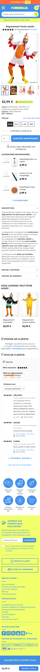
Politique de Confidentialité (13, 609)
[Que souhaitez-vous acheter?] (3, 8)
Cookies (5, 612)
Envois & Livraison (9, 589)
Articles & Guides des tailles (13, 587)
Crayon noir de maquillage (25, 174)
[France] (4, 633)
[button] (36, 61)
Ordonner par (9, 384)
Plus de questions (9, 594)
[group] (5, 90)
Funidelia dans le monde (12, 605)
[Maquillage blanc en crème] (14, 162)
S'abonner (29, 540)
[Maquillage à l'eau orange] (14, 190)
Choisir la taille (28, 668)
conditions (14, 548)
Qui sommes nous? (10, 619)
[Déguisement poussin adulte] (30, 304)
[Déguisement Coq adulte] (10, 304)
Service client (22, 561)
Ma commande (8, 584)
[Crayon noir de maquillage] (14, 176)
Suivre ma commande (21, 569)
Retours (5, 591)
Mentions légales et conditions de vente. (19, 607)
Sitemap (5, 617)
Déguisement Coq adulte (8, 321)
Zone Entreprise (8, 614)
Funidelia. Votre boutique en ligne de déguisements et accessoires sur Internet (19, 8)
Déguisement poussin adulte (28, 321)
